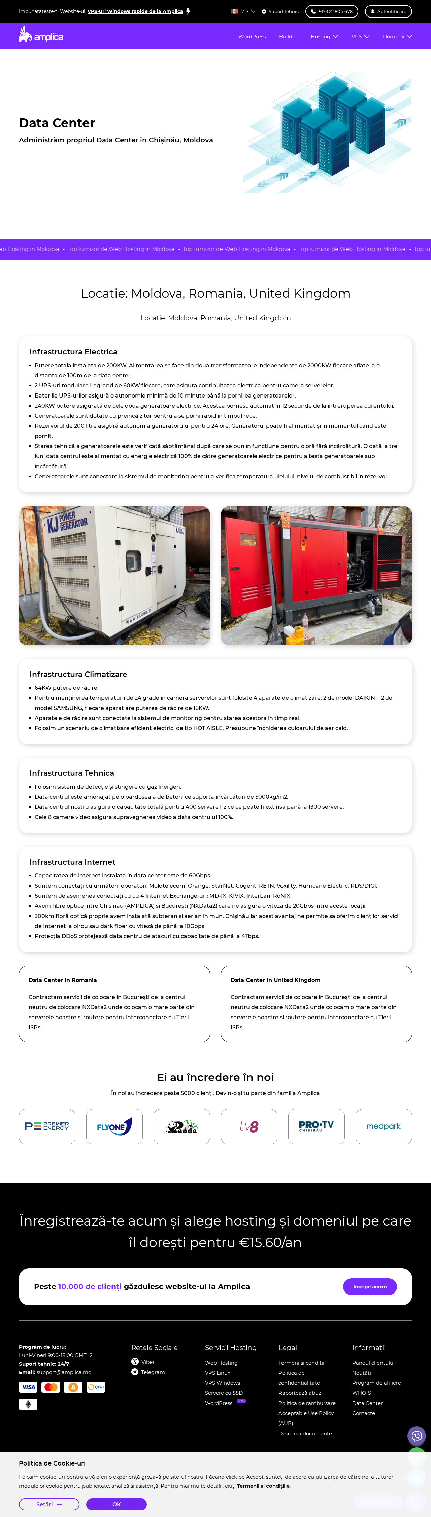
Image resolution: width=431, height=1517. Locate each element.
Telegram (153, 1372)
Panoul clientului (373, 1362)
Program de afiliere (376, 1383)
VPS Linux (217, 1373)
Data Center (367, 1403)
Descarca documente (305, 1433)
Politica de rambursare (307, 1403)
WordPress (218, 1403)
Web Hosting (221, 1362)
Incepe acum (370, 1286)
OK (116, 1504)
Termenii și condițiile (263, 1486)
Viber (148, 1362)
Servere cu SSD (224, 1393)
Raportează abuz (299, 1393)
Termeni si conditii (301, 1362)
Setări (45, 1504)
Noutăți (361, 1373)
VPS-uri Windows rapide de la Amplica (135, 11)
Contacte (363, 1413)
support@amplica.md (64, 1372)
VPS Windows (222, 1383)
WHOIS (361, 1393)
